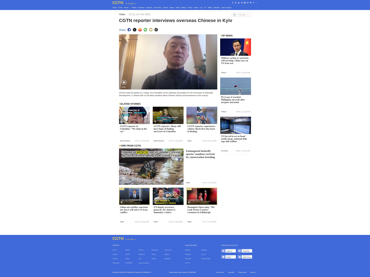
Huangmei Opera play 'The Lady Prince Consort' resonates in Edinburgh (201, 210)
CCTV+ (187, 263)
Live (201, 7)
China (120, 7)
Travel (178, 7)
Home (115, 7)
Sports (171, 7)
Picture (190, 7)
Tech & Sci (157, 7)
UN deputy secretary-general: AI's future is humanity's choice (164, 210)
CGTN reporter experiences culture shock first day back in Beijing (201, 129)
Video (196, 7)
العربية (203, 254)
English (187, 250)
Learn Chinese (226, 7)
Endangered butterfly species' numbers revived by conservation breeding (200, 154)
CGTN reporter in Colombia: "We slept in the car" (133, 129)
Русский (188, 258)
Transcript (116, 263)
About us (253, 272)
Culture (165, 7)
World (126, 7)
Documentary (205, 258)
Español (204, 250)
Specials (216, 7)
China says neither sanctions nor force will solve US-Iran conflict (134, 210)
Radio (210, 7)
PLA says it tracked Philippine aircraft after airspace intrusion (233, 100)
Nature (183, 7)
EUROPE (129, 263)
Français (188, 254)
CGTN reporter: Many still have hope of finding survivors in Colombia (167, 129)
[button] (124, 82)
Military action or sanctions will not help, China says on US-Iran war (235, 60)
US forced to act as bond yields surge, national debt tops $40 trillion (234, 139)
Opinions (149, 7)
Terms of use (220, 272)
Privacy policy (242, 272)
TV (205, 7)
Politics (134, 7)
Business (141, 7)
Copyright (231, 272)
